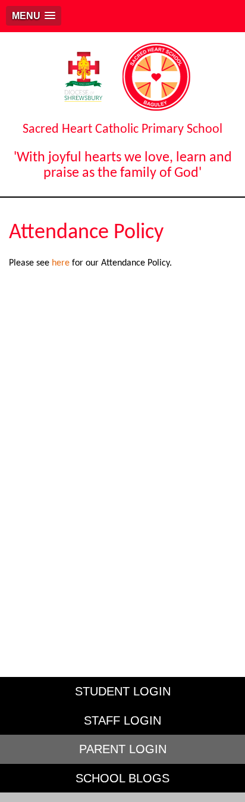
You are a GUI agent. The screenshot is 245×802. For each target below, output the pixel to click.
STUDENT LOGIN (123, 691)
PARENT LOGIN (123, 749)
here (61, 263)
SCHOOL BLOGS (122, 778)
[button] (33, 16)
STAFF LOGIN (122, 720)
